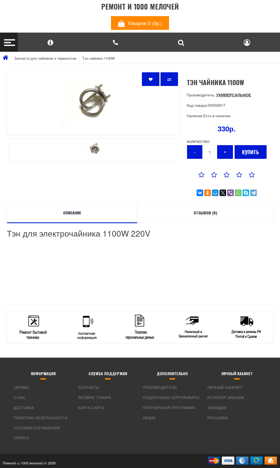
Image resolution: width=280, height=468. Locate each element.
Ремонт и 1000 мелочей (140, 7)
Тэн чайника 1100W (98, 58)
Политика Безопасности (40, 417)
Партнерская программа (169, 407)
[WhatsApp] (238, 193)
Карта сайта (91, 407)
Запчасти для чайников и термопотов (45, 58)
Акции (149, 417)
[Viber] (230, 193)
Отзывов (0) (205, 213)
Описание (72, 213)
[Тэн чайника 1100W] (93, 103)
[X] (223, 193)
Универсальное (233, 94)
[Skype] (246, 193)
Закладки (216, 407)
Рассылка (217, 417)
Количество (198, 141)
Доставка (24, 407)
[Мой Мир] (215, 193)
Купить (250, 152)
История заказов (225, 397)
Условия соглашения (37, 427)
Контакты (88, 387)
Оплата (21, 437)
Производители (160, 387)
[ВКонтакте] (200, 193)
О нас (20, 397)
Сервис (21, 387)
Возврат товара (94, 397)
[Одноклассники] (207, 193)
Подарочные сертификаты (171, 397)
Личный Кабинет (224, 387)
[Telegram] (253, 193)
